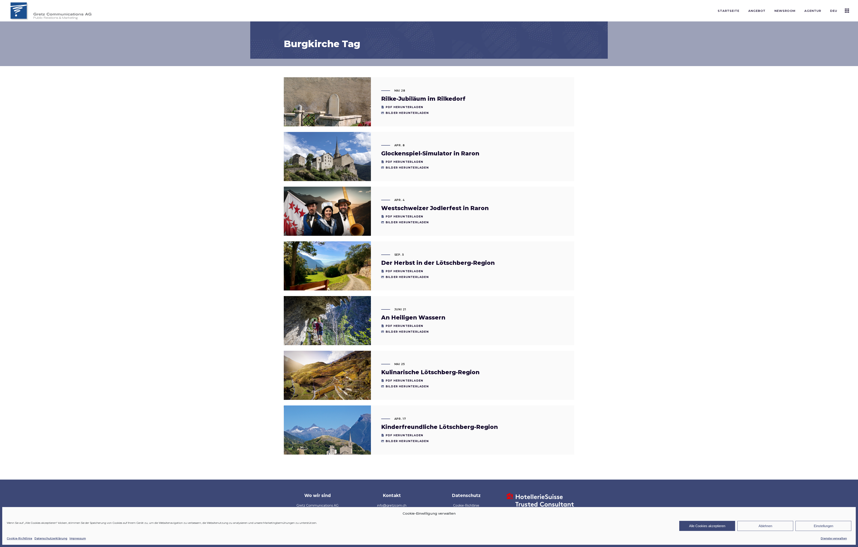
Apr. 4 (399, 200)
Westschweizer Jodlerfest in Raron (435, 208)
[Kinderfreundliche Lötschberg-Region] (327, 436)
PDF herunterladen (404, 107)
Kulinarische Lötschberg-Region (430, 372)
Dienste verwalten (834, 538)
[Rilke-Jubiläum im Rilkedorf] (327, 109)
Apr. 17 (400, 418)
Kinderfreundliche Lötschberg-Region (439, 427)
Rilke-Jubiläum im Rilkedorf (423, 98)
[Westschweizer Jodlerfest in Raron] (327, 216)
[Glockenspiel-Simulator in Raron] (327, 160)
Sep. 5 (399, 254)
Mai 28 (400, 90)
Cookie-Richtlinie (19, 538)
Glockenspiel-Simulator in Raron (430, 153)
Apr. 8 (399, 145)
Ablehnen (765, 526)
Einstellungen (823, 526)
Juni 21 (400, 309)
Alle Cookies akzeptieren (707, 526)
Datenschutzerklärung (50, 538)
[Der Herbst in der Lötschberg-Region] (327, 274)
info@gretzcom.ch (391, 505)
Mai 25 (399, 364)
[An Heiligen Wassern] (327, 325)
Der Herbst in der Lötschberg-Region (438, 262)
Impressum (77, 538)
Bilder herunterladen (407, 113)
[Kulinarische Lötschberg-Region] (327, 380)
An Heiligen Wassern (413, 317)
